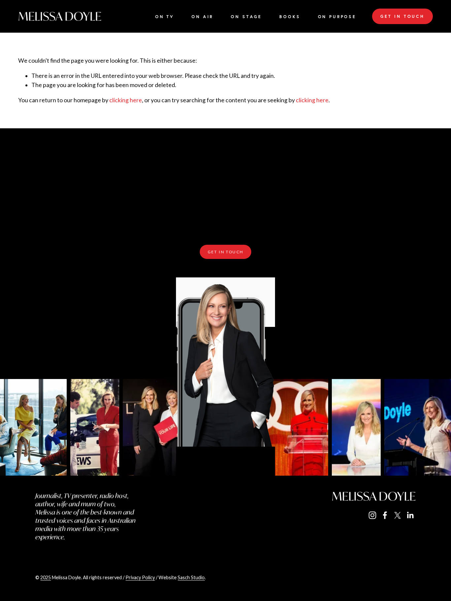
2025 (45, 577)
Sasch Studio (191, 577)
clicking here (125, 100)
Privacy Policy (140, 577)
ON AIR (202, 17)
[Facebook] (385, 515)
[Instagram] (372, 515)
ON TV (164, 17)
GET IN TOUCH (402, 16)
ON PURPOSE (337, 17)
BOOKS (289, 17)
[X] (397, 515)
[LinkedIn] (410, 515)
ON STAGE (246, 17)
